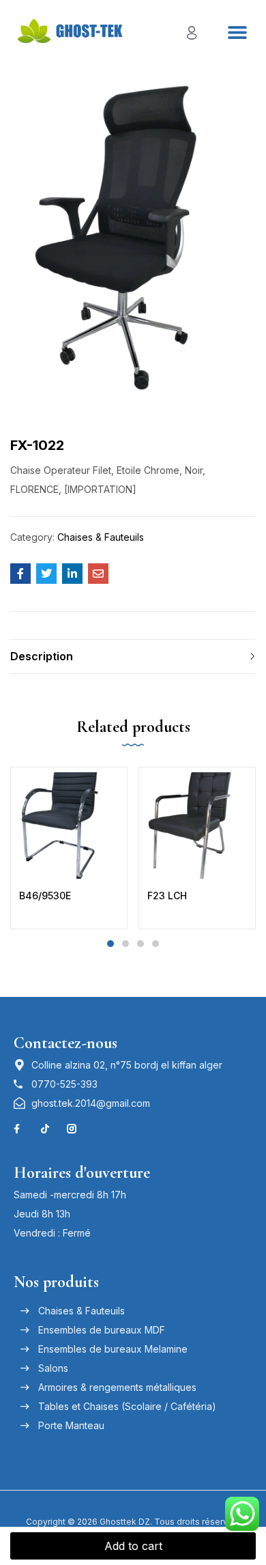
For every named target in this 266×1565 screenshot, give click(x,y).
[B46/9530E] (69, 825)
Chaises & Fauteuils (100, 537)
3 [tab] (140, 943)
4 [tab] (155, 943)
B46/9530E (45, 895)
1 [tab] (110, 943)
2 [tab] (125, 943)
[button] (237, 31)
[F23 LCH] (197, 825)
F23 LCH (167, 895)
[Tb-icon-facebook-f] (18, 1128)
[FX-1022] (20, 573)
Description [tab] (41, 656)
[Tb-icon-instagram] (71, 1128)
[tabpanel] (69, 848)
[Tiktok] (45, 1128)
